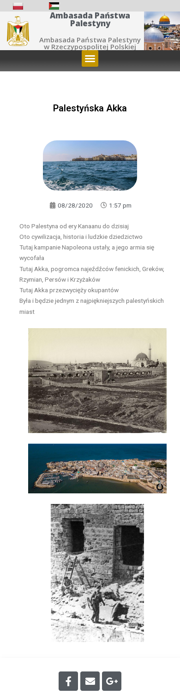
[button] (90, 58)
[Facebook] (68, 681)
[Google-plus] (111, 681)
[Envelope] (90, 681)
